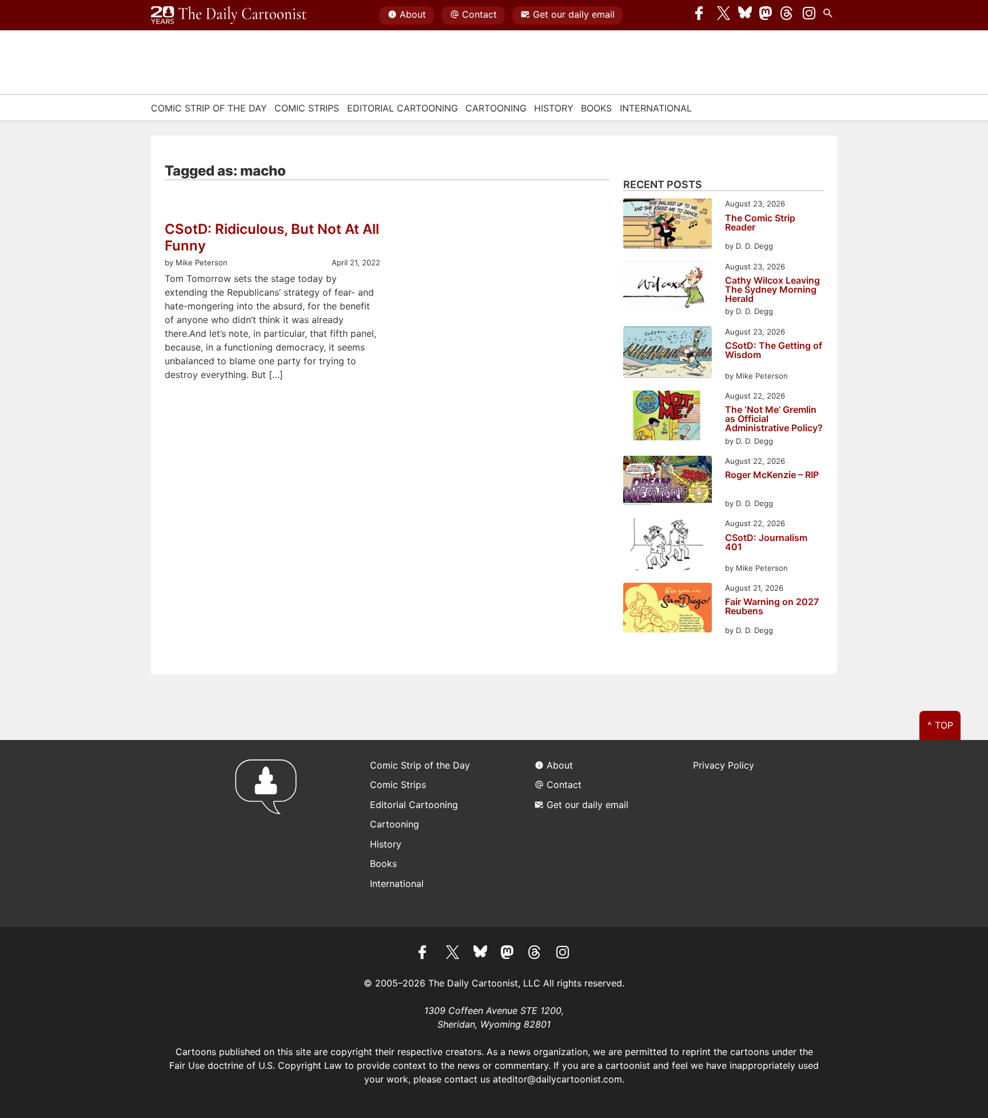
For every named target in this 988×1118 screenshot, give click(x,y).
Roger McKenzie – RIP (772, 475)
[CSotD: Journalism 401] (667, 546)
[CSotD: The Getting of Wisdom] (667, 354)
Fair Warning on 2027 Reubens (772, 606)
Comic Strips (306, 108)
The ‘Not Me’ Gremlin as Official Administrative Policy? (774, 418)
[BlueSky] (745, 15)
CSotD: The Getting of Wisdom (773, 350)
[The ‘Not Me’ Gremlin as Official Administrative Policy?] (667, 417)
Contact (479, 14)
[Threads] (787, 15)
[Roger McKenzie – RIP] (667, 482)
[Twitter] (724, 15)
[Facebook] (702, 15)
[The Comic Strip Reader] (667, 225)
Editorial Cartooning (402, 108)
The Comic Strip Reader (760, 223)
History (553, 108)
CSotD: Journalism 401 (766, 542)
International (656, 108)
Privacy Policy (723, 765)
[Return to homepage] (269, 833)
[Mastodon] (766, 15)
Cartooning (496, 108)
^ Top (940, 725)
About (413, 14)
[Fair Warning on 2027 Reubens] (667, 609)
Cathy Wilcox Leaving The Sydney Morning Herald (772, 289)
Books (596, 108)
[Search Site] (830, 15)
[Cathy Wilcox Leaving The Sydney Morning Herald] (667, 288)
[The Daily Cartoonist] (228, 15)
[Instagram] (809, 15)
